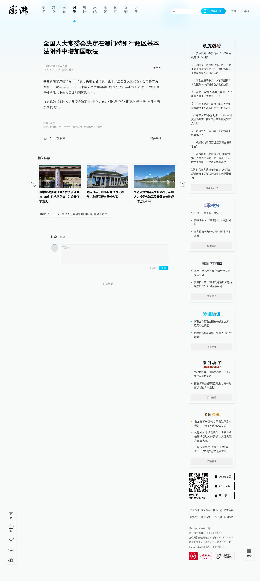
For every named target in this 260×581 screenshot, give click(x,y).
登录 (233, 10)
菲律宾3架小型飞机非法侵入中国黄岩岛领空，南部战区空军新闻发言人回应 (211, 119)
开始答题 (211, 397)
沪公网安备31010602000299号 (205, 533)
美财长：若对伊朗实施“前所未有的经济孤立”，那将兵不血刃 (213, 284)
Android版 (225, 476)
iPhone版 (224, 486)
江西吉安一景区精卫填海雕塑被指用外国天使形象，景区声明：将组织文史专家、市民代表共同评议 (211, 158)
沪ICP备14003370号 (199, 528)
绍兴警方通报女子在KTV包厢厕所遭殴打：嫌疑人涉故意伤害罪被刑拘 (211, 173)
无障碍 (245, 11)
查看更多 (211, 245)
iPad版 (223, 495)
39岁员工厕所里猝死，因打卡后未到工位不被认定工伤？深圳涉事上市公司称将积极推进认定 (211, 69)
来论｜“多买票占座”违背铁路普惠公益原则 (212, 272)
